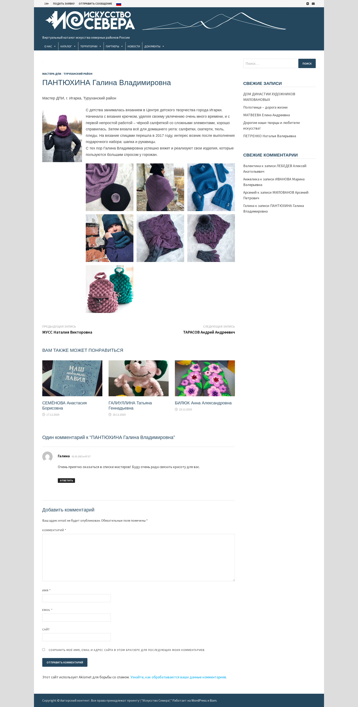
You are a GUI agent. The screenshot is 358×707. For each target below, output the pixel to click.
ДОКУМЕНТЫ (152, 46)
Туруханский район (77, 74)
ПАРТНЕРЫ (112, 46)
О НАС (48, 46)
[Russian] (118, 3)
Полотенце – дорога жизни (265, 107)
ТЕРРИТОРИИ (88, 46)
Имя (46, 590)
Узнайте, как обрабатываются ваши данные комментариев (178, 677)
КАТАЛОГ (66, 46)
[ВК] (308, 3)
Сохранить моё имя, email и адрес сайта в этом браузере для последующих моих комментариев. (127, 650)
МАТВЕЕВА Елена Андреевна (266, 115)
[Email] (313, 3)
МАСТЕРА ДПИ (51, 74)
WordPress (199, 700)
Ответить (66, 480)
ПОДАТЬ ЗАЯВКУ (64, 3)
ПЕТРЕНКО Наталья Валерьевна (269, 135)
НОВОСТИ (134, 46)
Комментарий (54, 530)
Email (47, 610)
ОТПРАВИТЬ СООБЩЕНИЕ (95, 3)
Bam (213, 700)
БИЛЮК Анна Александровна (203, 403)
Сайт (46, 629)
